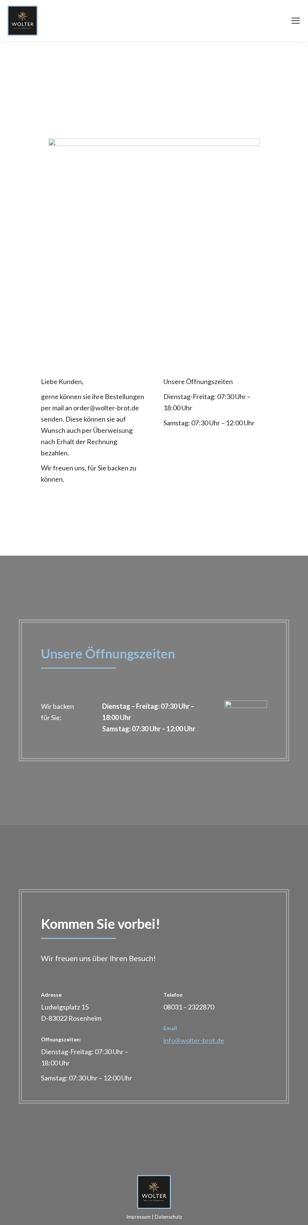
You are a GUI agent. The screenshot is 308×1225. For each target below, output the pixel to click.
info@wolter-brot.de (193, 1040)
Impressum (138, 1217)
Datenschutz (168, 1217)
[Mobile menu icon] (295, 21)
